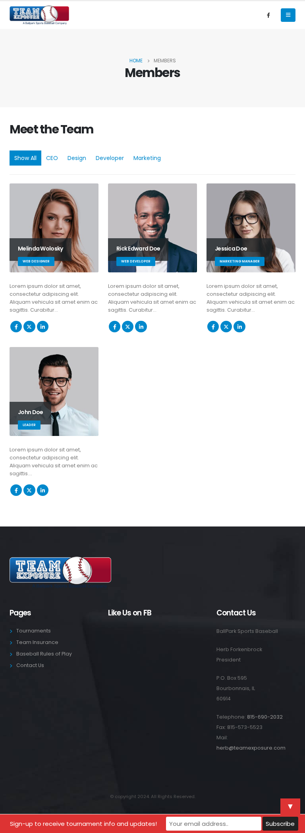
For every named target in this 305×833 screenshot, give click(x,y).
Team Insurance (37, 642)
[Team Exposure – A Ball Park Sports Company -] (39, 15)
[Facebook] (268, 15)
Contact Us (30, 665)
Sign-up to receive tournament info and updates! (83, 824)
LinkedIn (42, 326)
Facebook (16, 326)
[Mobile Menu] (288, 15)
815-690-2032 (265, 716)
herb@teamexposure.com (251, 747)
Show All (25, 158)
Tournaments (33, 630)
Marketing (147, 158)
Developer (110, 158)
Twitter (29, 326)
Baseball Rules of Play (44, 653)
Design (77, 158)
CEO (52, 158)
